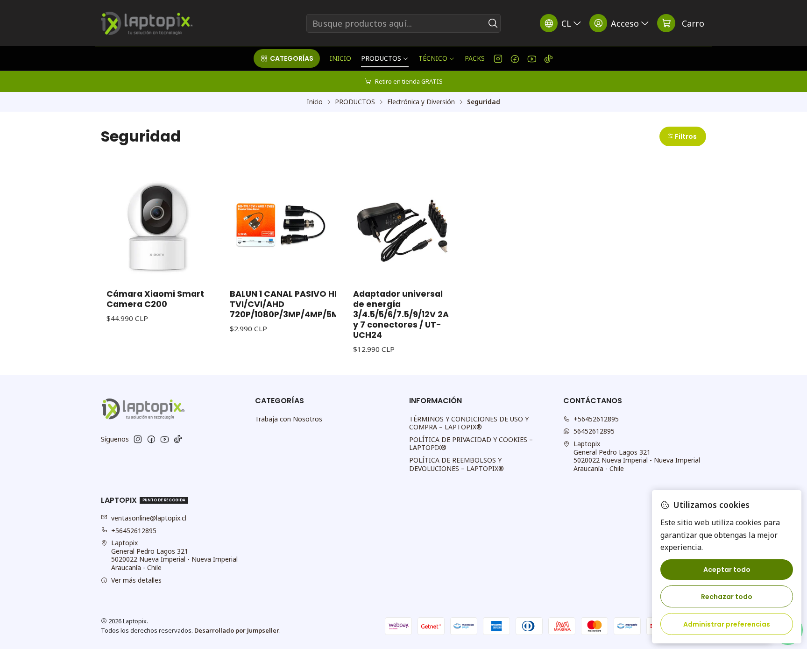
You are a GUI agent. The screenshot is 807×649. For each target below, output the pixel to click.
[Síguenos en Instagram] (498, 58)
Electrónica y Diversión (421, 102)
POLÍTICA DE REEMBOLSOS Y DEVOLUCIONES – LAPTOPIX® (456, 464)
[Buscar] (493, 23)
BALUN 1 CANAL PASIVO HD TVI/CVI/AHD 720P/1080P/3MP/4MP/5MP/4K (294, 304)
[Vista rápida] (196, 237)
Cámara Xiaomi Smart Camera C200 (155, 299)
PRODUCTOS (355, 102)
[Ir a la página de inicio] (147, 23)
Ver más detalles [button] (136, 580)
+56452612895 (596, 418)
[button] (286, 58)
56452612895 (594, 431)
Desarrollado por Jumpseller (236, 630)
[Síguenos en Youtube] (532, 58)
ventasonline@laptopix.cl (148, 517)
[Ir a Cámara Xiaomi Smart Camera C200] (157, 225)
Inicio (315, 102)
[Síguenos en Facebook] (515, 58)
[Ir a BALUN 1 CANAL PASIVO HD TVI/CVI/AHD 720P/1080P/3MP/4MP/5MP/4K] (280, 225)
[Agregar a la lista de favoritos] (196, 212)
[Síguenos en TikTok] (548, 58)
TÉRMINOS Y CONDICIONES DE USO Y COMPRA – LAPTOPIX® (469, 423)
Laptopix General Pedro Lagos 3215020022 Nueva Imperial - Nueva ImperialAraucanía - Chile (636, 456)
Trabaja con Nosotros (288, 418)
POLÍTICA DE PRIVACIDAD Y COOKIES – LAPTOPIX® (471, 443)
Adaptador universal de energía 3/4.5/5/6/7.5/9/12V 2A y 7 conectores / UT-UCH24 (401, 314)
